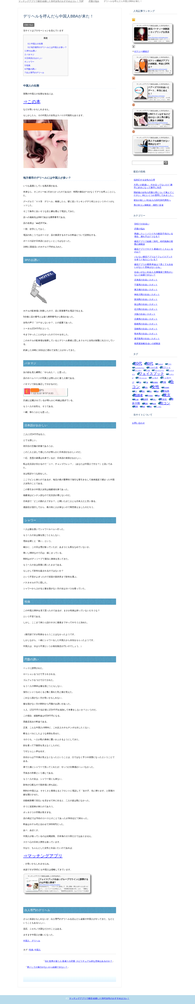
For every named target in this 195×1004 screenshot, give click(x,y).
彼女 (143, 391)
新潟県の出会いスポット (146, 299)
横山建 (136, 399)
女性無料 (166, 387)
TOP (52, 1)
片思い (154, 399)
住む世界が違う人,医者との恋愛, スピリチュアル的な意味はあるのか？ (78, 961)
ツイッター (137, 370)
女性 (155, 387)
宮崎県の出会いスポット (146, 329)
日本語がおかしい (33, 58)
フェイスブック (151, 374)
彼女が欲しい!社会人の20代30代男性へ (152, 200)
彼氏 (150, 391)
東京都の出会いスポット (146, 289)
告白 (146, 388)
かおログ (160, 364)
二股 (146, 382)
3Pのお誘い (31, 51)
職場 (146, 404)
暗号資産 (150, 395)
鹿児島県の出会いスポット (147, 338)
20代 (138, 363)
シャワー (29, 62)
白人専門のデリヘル (34, 72)
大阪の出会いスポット (144, 314)
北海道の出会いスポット (146, 280)
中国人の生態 (35, 44)
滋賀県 (145, 399)
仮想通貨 (155, 382)
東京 (167, 395)
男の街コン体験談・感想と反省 (148, 205)
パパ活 (147, 370)
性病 (27, 65)
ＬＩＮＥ (158, 406)
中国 (139, 382)
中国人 (37, 950)
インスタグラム (139, 367)
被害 (136, 407)
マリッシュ (142, 378)
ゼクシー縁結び (141, 51)
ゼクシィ (166, 367)
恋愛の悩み (28, 25)
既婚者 (138, 395)
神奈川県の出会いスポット (147, 294)
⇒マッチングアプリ (42, 855)
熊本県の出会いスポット (146, 334)
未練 (158, 395)
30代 (149, 363)
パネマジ (29, 54)
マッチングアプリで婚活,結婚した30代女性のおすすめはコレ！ (99, 998)
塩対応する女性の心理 (144, 180)
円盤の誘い (30, 69)
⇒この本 (31, 101)
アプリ (169, 364)
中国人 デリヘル (31, 941)
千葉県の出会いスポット (146, 285)
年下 (135, 391)
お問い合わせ (138, 423)
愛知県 (165, 391)
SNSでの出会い (141, 224)
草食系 (154, 404)
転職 (143, 406)
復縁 (157, 391)
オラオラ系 (153, 368)
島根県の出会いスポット (146, 324)
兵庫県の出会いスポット (146, 319)
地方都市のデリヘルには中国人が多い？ (47, 47)
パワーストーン (159, 370)
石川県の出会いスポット (146, 309)
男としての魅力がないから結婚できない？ (47, 967)
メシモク (154, 378)
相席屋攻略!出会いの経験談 (147, 343)
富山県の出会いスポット (146, 304)
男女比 (163, 399)
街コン (165, 403)
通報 (150, 406)
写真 (164, 382)
